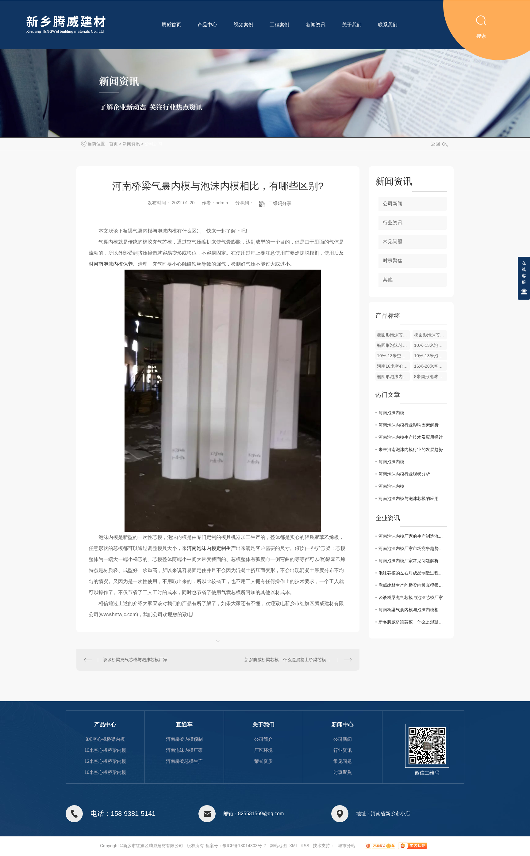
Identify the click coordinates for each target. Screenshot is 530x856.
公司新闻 (153, 143)
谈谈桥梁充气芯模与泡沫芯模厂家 (135, 659)
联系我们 (388, 24)
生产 (211, 548)
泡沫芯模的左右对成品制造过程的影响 (412, 572)
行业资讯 (392, 222)
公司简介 (263, 739)
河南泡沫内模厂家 (184, 750)
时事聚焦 (392, 260)
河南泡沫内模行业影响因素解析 (408, 424)
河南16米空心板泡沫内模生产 (393, 366)
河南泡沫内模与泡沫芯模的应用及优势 (412, 498)
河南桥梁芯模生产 (184, 761)
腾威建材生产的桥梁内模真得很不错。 (412, 585)
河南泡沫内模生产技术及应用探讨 (410, 437)
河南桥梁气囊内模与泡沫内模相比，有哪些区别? (412, 609)
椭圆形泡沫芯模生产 (430, 334)
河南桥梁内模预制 (184, 739)
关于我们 (352, 24)
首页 (113, 143)
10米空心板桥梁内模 (105, 750)
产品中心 (207, 24)
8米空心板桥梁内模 (105, 739)
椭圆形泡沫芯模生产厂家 (393, 334)
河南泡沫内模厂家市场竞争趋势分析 (412, 548)
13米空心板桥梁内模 (105, 761)
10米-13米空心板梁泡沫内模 (393, 355)
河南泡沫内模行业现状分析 (404, 474)
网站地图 (278, 845)
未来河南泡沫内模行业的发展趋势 (410, 449)
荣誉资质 (263, 761)
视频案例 (243, 24)
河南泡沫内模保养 (113, 264)
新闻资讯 (315, 24)
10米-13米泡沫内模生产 (430, 345)
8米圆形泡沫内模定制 (430, 376)
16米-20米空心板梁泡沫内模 (430, 366)
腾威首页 (171, 24)
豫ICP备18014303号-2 (244, 845)
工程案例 (279, 24)
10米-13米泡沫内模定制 (430, 355)
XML (293, 845)
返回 (435, 143)
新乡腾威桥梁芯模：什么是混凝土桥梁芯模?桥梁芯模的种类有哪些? (297, 659)
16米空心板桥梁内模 (105, 772)
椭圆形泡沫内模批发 (393, 376)
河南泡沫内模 (391, 412)
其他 (388, 279)
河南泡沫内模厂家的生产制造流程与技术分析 (412, 536)
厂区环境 (263, 750)
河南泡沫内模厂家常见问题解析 (408, 560)
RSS (305, 845)
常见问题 (392, 241)
